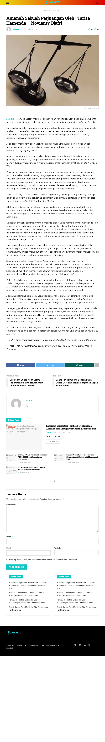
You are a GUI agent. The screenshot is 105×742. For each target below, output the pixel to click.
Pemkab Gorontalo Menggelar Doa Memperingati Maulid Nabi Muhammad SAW (82, 457)
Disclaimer (34, 645)
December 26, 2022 (31, 29)
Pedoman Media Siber (51, 645)
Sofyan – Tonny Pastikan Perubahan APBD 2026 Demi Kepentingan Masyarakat (32, 457)
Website (57, 548)
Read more (53, 441)
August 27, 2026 (60, 432)
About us (10, 645)
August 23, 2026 (25, 473)
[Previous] (50, 481)
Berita (11, 427)
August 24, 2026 (73, 462)
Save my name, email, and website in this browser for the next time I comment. (43, 559)
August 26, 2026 (25, 462)
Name (9, 536)
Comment (11, 504)
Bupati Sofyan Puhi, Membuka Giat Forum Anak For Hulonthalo (31, 468)
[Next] (55, 481)
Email (9, 548)
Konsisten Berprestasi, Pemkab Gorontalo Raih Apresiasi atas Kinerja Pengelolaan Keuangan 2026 (71, 427)
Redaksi (9, 648)
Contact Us (21, 645)
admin (16, 29)
